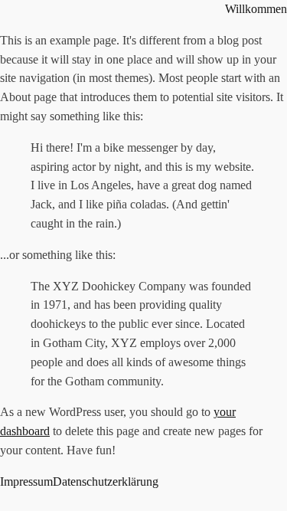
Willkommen (256, 8)
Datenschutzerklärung (105, 481)
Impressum (26, 481)
